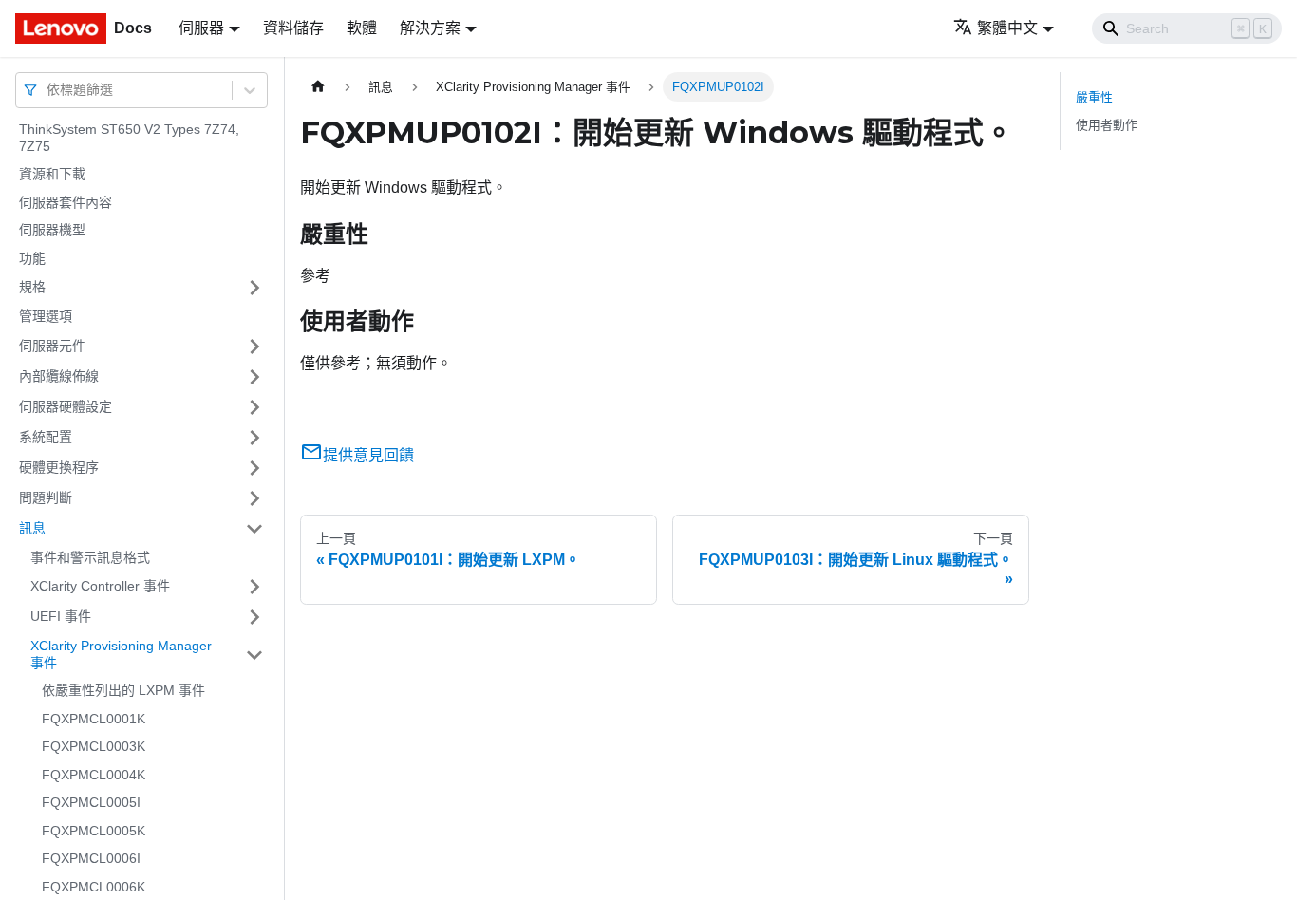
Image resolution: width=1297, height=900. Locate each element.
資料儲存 (293, 28)
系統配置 (45, 436)
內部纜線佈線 (59, 376)
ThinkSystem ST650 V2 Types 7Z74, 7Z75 (129, 138)
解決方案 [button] (430, 28)
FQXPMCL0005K (93, 830)
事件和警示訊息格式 (90, 557)
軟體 (362, 28)
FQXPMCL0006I (91, 858)
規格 (32, 286)
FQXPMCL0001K (93, 718)
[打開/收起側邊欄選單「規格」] (254, 287)
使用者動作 (1106, 125)
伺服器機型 (52, 229)
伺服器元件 (52, 345)
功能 (32, 258)
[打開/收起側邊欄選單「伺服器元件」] (254, 346)
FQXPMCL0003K (93, 746)
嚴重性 (1094, 97)
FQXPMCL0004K (93, 774)
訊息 (32, 527)
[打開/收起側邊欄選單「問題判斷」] (254, 498)
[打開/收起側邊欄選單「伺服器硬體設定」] (254, 407)
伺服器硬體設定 (65, 406)
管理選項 (45, 316)
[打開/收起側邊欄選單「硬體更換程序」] (254, 468)
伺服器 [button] (201, 28)
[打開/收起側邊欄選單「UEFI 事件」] (254, 617)
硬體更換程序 (59, 467)
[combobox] (48, 90)
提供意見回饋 (368, 455)
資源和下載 (52, 173)
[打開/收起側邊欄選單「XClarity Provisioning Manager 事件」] (254, 654)
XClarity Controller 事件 (100, 585)
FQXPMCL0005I (91, 802)
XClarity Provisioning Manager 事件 (121, 654)
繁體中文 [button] (1007, 28)
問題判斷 (45, 497)
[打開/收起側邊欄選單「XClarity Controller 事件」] (254, 587)
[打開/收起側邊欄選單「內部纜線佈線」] (254, 377)
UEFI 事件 (60, 616)
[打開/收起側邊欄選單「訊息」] (254, 529)
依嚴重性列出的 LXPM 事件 (123, 690)
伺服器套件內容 (65, 202)
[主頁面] (318, 87)
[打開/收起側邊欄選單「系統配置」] (254, 437)
